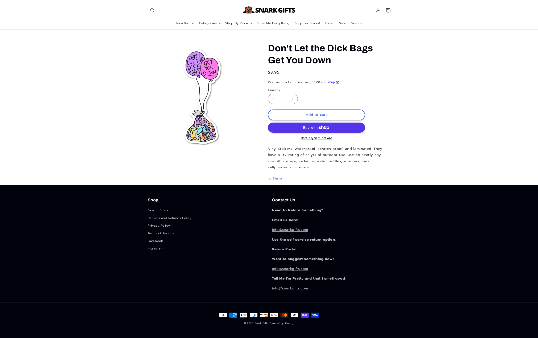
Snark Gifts (261, 323)
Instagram (156, 248)
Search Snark (158, 210)
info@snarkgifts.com (290, 229)
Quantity (274, 90)
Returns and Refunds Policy (170, 218)
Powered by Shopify (282, 323)
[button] (152, 10)
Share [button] (277, 178)
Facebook (155, 241)
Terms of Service (161, 233)
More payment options (316, 138)
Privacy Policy (159, 225)
